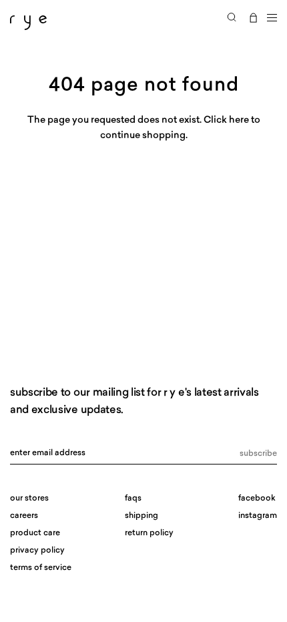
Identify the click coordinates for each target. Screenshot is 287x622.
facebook (257, 499)
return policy (149, 533)
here (239, 120)
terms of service (40, 568)
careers (24, 516)
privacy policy (37, 551)
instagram (257, 516)
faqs (133, 499)
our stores (29, 499)
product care (35, 533)
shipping (141, 516)
